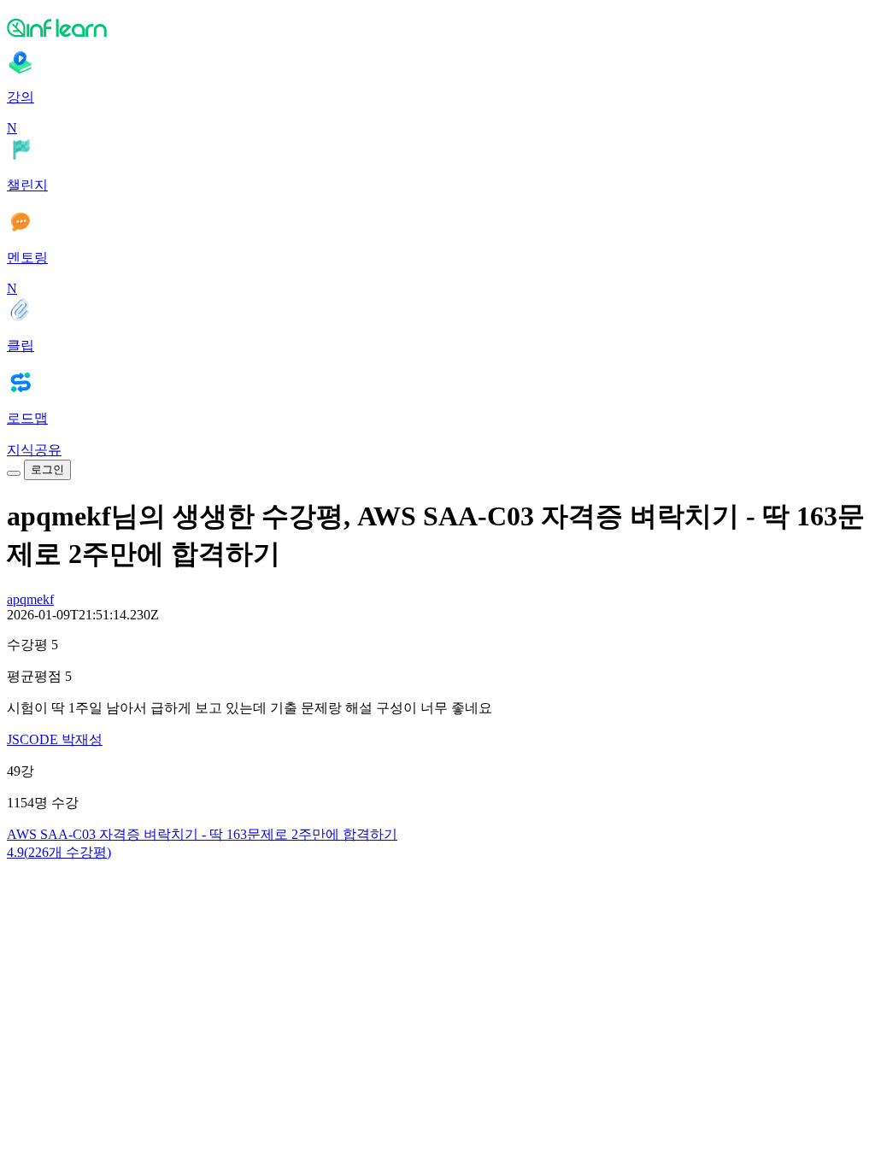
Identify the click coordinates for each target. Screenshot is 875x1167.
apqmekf (30, 599)
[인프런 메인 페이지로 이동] (437, 27)
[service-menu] (14, 473)
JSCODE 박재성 (55, 739)
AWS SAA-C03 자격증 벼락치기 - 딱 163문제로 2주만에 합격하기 (202, 834)
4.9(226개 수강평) (59, 852)
